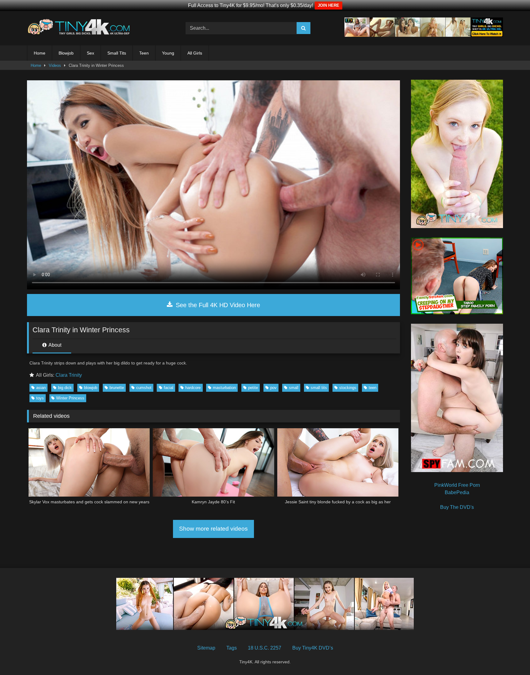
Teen (144, 53)
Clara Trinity (69, 375)
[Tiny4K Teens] (80, 28)
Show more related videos (213, 528)
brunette (116, 387)
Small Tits (116, 53)
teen (372, 387)
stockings (347, 387)
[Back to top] (511, 657)
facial (168, 387)
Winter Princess (70, 398)
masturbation (224, 387)
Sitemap (206, 647)
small (293, 387)
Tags (231, 647)
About (54, 345)
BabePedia (457, 492)
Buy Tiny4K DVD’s (312, 647)
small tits (319, 387)
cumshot (144, 387)
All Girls (194, 53)
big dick (65, 387)
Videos (55, 65)
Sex (90, 53)
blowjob (90, 387)
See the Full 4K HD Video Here (217, 305)
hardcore (193, 387)
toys (40, 398)
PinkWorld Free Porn (457, 485)
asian (41, 387)
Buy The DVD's (457, 507)
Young (168, 53)
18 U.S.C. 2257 (264, 647)
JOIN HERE (328, 5)
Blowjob (66, 53)
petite (253, 387)
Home (39, 53)
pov (273, 387)
